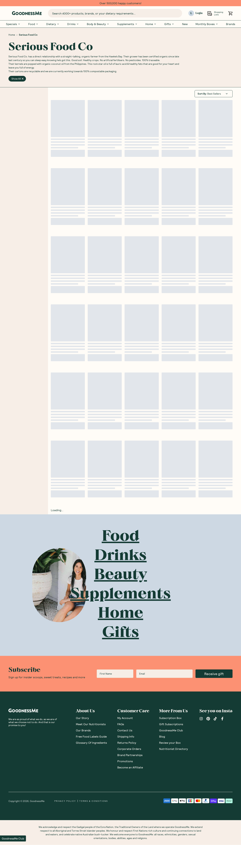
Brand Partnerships (130, 755)
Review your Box (170, 742)
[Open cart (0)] (230, 13)
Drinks (71, 24)
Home (149, 24)
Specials (11, 24)
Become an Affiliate (130, 767)
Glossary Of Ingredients (91, 742)
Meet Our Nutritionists (91, 724)
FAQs (120, 724)
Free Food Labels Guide (91, 736)
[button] (13, 838)
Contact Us (124, 730)
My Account (125, 718)
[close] (22, 78)
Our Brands (83, 730)
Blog (162, 736)
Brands (230, 24)
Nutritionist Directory (173, 748)
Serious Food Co (28, 35)
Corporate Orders (129, 748)
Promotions (125, 761)
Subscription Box (170, 718)
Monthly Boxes (205, 24)
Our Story (82, 718)
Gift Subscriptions (171, 724)
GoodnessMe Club (171, 730)
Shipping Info (125, 736)
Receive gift (214, 674)
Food (31, 24)
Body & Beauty (96, 24)
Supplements (125, 24)
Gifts (167, 24)
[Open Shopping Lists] (209, 13)
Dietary (51, 24)
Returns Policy (126, 742)
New (185, 24)
